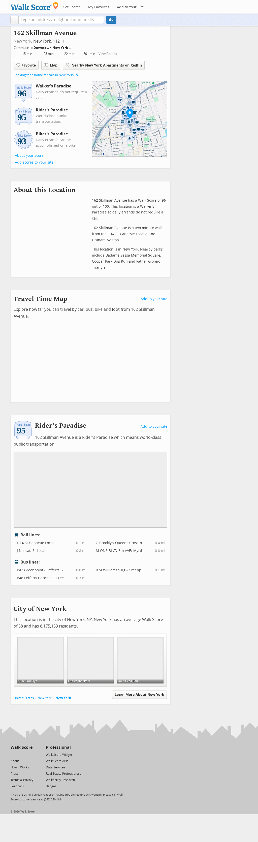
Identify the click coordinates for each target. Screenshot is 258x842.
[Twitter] (13, 754)
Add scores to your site (34, 162)
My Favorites (98, 7)
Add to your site (154, 299)
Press (14, 773)
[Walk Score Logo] (35, 6)
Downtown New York (51, 48)
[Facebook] (21, 754)
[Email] (29, 754)
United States (24, 698)
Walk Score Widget (59, 755)
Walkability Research (60, 780)
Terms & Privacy (22, 780)
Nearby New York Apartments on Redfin (107, 65)
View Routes (108, 54)
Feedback (17, 786)
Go (111, 20)
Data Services (55, 767)
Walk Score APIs (57, 761)
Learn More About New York (139, 695)
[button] (14, 20)
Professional (58, 747)
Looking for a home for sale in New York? (44, 75)
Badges (51, 786)
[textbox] (61, 20)
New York (22, 41)
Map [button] (53, 65)
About (15, 761)
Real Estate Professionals (63, 773)
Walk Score (22, 747)
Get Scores (72, 7)
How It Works (20, 767)
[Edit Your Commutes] (71, 47)
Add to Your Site (130, 7)
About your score (29, 155)
